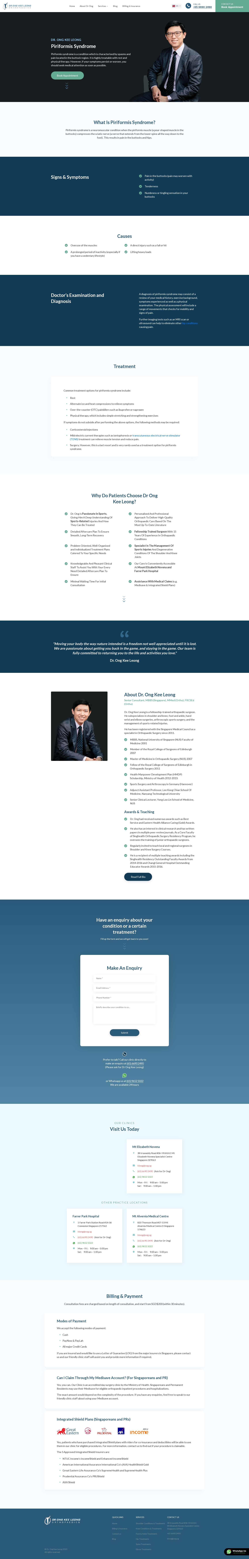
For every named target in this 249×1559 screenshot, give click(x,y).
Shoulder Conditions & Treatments (150, 1523)
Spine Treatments (143, 1544)
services (102, 6)
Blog (115, 6)
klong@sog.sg (144, 1165)
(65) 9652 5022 (135, 1080)
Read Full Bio (138, 876)
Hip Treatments (142, 1539)
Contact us (116, 1534)
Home (72, 6)
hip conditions (190, 323)
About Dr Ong (86, 6)
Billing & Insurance (131, 6)
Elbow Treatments (143, 1549)
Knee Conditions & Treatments (149, 1528)
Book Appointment (232, 7)
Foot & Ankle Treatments (146, 1534)
